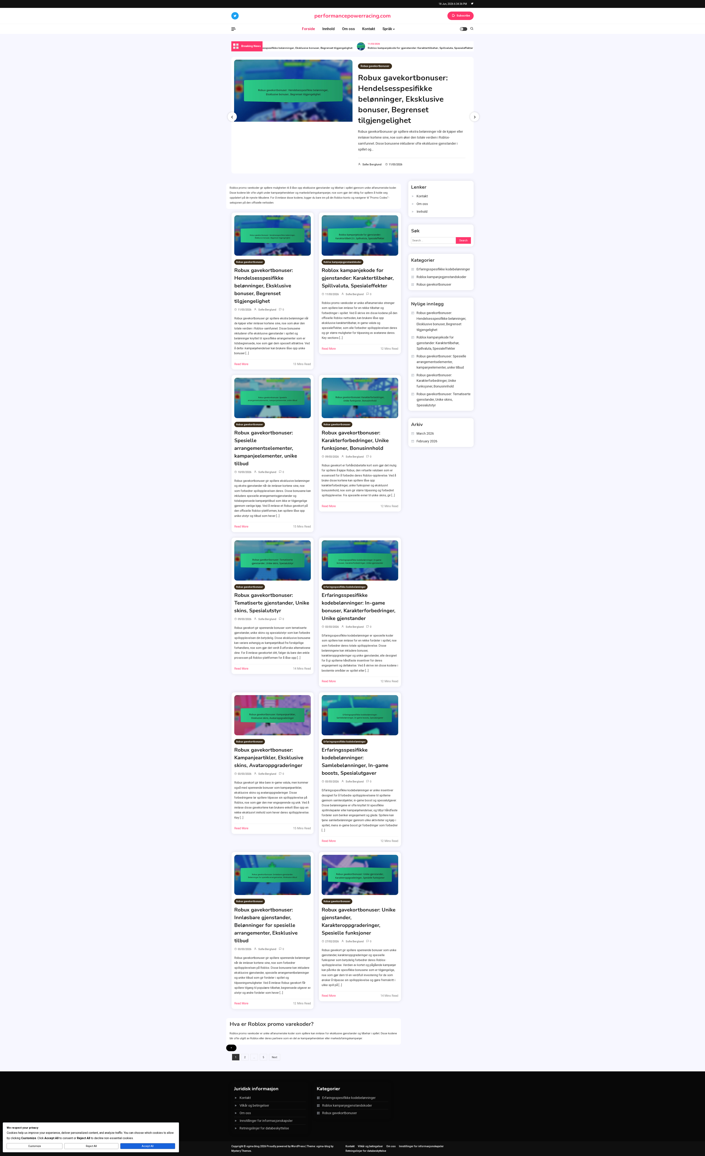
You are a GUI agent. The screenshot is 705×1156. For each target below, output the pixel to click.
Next (274, 1057)
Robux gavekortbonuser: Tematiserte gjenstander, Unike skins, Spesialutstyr (271, 603)
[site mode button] (463, 29)
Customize (34, 1146)
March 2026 (425, 433)
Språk (387, 29)
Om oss (348, 29)
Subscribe (463, 15)
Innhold (328, 29)
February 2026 (427, 441)
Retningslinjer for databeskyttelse (264, 1128)
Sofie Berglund (372, 164)
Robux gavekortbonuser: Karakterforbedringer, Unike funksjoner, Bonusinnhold (355, 440)
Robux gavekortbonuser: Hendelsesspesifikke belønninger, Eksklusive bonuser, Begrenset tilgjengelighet (403, 99)
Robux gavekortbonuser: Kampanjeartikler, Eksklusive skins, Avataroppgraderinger (268, 757)
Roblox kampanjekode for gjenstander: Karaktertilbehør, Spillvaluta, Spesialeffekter (386, 48)
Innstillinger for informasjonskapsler (266, 1121)
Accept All (147, 1146)
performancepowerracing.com (352, 16)
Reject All (91, 1146)
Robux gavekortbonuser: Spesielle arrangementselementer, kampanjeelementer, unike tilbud (265, 448)
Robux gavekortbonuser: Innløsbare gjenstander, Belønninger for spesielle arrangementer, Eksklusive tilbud (266, 925)
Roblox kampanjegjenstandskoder (342, 262)
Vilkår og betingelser (254, 1105)
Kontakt (368, 29)
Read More (241, 364)
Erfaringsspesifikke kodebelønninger (344, 587)
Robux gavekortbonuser (375, 66)
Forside (308, 29)
